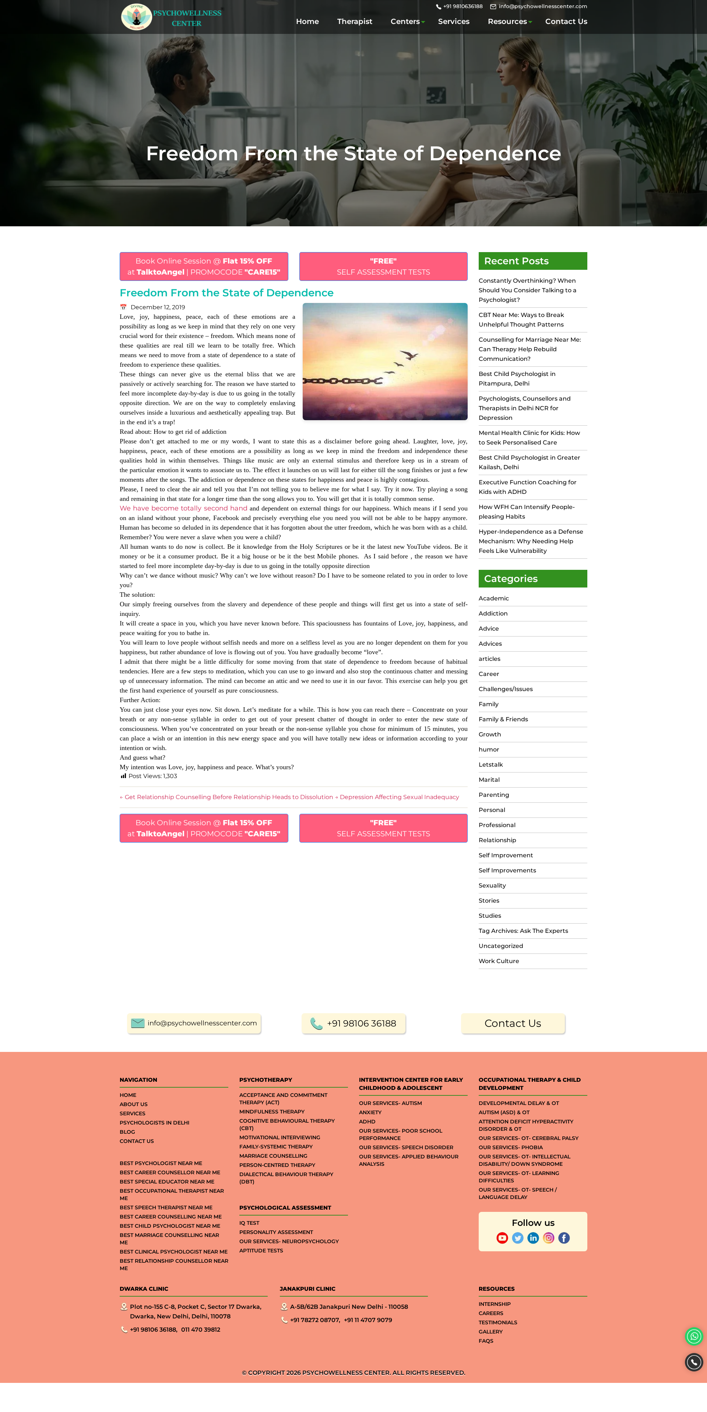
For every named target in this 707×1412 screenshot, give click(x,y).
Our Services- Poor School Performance (400, 1134)
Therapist (354, 21)
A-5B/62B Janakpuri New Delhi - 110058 (349, 1306)
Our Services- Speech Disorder (406, 1147)
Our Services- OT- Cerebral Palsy (528, 1138)
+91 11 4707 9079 (368, 1320)
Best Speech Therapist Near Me (166, 1207)
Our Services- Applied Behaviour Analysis (408, 1160)
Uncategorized (501, 945)
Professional (497, 825)
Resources (507, 21)
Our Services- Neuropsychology (289, 1241)
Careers (491, 1313)
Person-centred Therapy (277, 1165)
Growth (490, 734)
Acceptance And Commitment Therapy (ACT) (283, 1099)
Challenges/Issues (506, 689)
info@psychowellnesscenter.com (543, 6)
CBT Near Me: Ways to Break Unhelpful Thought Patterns (521, 319)
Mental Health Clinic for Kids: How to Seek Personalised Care (529, 437)
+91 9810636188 (463, 6)
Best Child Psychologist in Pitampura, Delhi (517, 378)
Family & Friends (503, 719)
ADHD (367, 1121)
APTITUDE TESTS (261, 1250)
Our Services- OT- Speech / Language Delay (518, 1193)
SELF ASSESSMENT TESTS (383, 266)
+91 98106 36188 (361, 1023)
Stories (489, 900)
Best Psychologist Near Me (161, 1163)
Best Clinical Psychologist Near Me (174, 1251)
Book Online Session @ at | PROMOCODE (203, 266)
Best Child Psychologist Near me (170, 1226)
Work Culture (499, 961)
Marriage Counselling (273, 1156)
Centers (405, 21)
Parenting (494, 794)
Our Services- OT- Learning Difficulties (519, 1177)
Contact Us (566, 21)
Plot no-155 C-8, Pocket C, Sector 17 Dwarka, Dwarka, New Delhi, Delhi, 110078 (195, 1311)
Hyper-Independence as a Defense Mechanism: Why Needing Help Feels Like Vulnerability (531, 541)
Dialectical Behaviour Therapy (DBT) (286, 1178)
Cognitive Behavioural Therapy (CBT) (287, 1125)
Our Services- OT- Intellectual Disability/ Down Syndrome (524, 1160)
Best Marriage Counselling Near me (169, 1239)
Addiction (493, 613)
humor (489, 749)
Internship (495, 1304)
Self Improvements (507, 870)
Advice (489, 628)
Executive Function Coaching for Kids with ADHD (528, 487)
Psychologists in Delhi (154, 1122)
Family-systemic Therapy (276, 1146)
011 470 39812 (200, 1329)
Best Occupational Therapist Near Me (172, 1195)
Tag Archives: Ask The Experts (523, 930)
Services (453, 21)
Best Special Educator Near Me (167, 1181)
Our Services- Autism (390, 1103)
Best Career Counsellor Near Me (170, 1172)
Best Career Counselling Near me (171, 1216)
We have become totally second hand (183, 508)
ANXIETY (370, 1112)
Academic (494, 598)
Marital (489, 779)
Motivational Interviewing (279, 1137)
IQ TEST (249, 1223)
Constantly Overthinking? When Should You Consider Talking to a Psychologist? (528, 290)
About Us (134, 1104)
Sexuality (492, 885)
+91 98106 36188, (153, 1329)
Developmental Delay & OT (519, 1103)
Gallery (491, 1331)
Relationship (497, 840)
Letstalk (491, 764)
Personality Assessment (276, 1232)
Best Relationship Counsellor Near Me (174, 1265)
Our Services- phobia (511, 1147)
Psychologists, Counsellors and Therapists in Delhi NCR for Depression (525, 408)
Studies (490, 915)
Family (489, 704)
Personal (492, 809)
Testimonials (498, 1322)
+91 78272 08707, (315, 1320)
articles (489, 658)
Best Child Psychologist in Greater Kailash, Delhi (529, 462)
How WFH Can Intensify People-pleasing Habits (527, 511)
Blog (127, 1132)
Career (489, 673)
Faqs (486, 1341)
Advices (490, 643)
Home (307, 21)
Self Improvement (506, 855)
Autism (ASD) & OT (504, 1112)
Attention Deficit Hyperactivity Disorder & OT (526, 1125)
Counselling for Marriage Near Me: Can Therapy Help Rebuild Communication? (530, 349)
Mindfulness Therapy (272, 1111)
